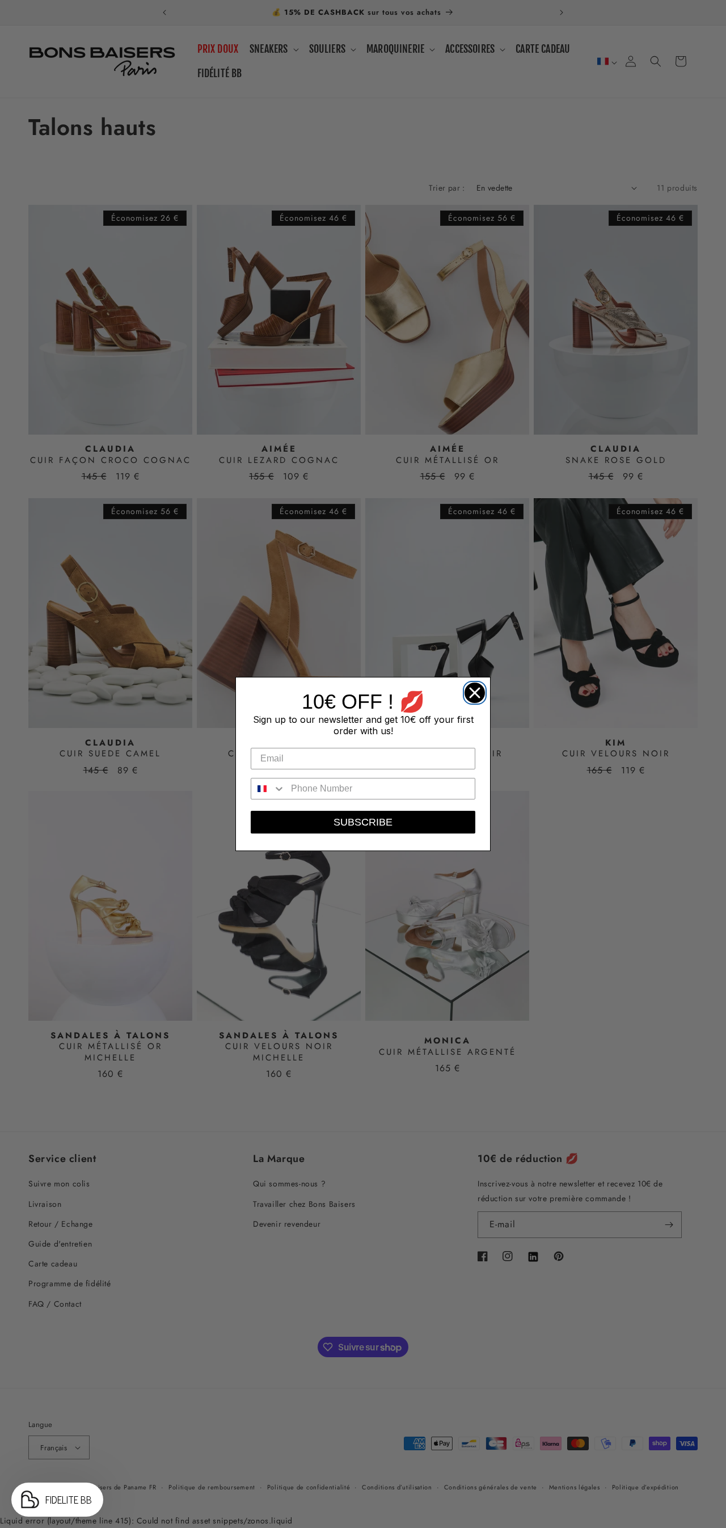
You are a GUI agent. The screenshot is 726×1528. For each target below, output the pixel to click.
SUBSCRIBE (363, 822)
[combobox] (268, 788)
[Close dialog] (471, 689)
